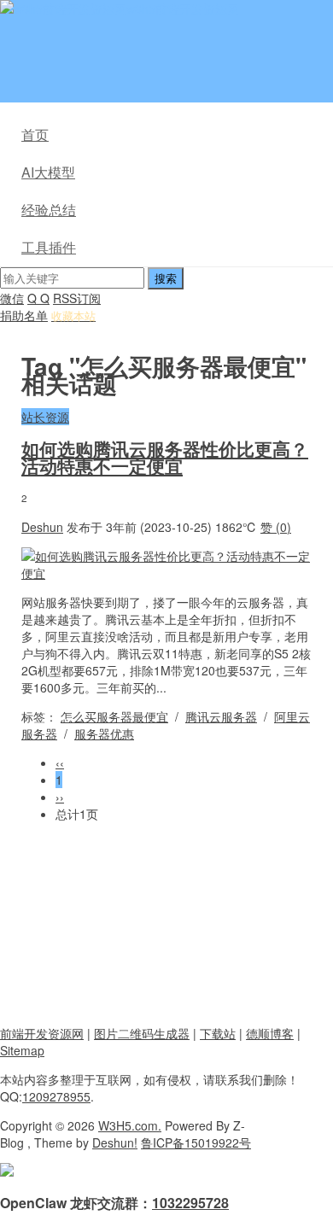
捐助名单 (24, 315)
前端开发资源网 (42, 1033)
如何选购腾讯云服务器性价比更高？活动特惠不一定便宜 (164, 456)
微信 (12, 298)
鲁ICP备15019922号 (196, 1142)
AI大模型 (48, 172)
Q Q (38, 298)
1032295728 (190, 1202)
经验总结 (48, 209)
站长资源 (45, 416)
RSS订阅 (77, 298)
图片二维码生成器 (142, 1033)
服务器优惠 (104, 733)
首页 (35, 134)
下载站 (218, 1033)
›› (60, 796)
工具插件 (48, 247)
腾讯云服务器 (221, 716)
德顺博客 (270, 1033)
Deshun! (114, 1142)
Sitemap (22, 1050)
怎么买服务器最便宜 (114, 716)
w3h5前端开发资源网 (182, 8)
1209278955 (56, 1096)
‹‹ (60, 762)
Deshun (42, 526)
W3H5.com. (129, 1125)
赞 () (275, 526)
